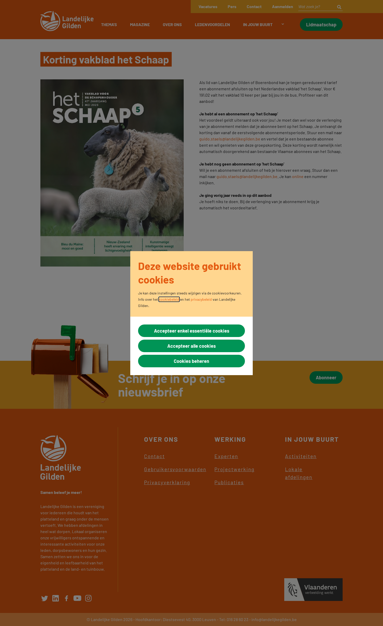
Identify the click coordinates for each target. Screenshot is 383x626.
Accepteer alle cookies (191, 346)
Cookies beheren (191, 361)
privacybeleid (201, 299)
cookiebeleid (169, 299)
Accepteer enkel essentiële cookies (191, 331)
